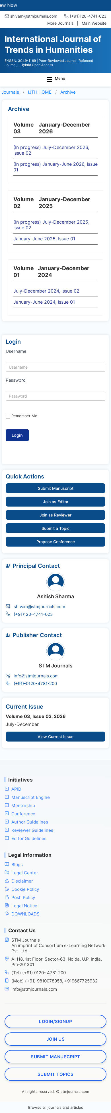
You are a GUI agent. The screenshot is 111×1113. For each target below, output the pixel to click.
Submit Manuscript (55, 488)
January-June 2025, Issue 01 (44, 239)
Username (16, 351)
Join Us (55, 1039)
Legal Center (24, 872)
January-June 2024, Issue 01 (44, 302)
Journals (10, 92)
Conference (23, 813)
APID (16, 789)
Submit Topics (56, 1074)
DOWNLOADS (25, 914)
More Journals (60, 23)
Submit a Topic (55, 528)
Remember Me (24, 415)
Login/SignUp (55, 1021)
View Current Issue (55, 736)
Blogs (17, 864)
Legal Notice (24, 905)
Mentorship (23, 805)
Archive (68, 92)
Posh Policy (23, 897)
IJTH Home (40, 92)
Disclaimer (22, 881)
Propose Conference (55, 541)
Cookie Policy (25, 889)
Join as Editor (55, 501)
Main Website (94, 23)
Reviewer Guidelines (32, 830)
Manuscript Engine (30, 797)
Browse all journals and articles (55, 1107)
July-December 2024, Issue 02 (46, 291)
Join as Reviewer (55, 515)
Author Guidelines (29, 822)
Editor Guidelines (28, 838)
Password (16, 380)
